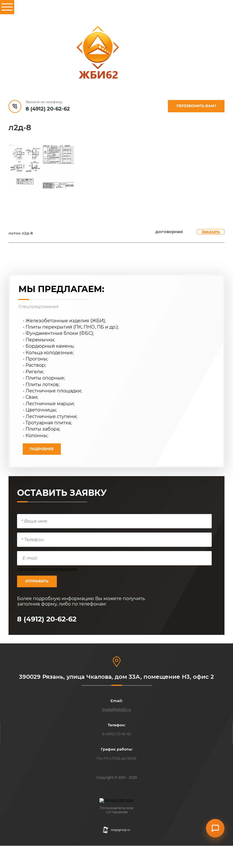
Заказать (210, 231)
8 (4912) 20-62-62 (48, 109)
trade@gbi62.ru (116, 709)
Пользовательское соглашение (47, 568)
